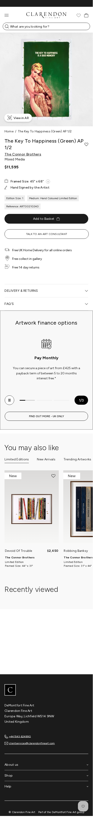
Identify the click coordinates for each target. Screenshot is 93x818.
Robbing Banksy (76, 551)
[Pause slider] (9, 400)
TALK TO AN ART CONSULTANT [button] (46, 234)
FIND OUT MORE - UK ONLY (46, 416)
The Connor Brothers (23, 154)
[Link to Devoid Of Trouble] (32, 509)
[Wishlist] (79, 15)
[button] (86, 144)
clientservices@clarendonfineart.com (32, 743)
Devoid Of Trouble (18, 551)
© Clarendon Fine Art (22, 812)
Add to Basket (43, 219)
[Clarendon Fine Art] (46, 690)
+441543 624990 (20, 736)
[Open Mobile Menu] (7, 15)
